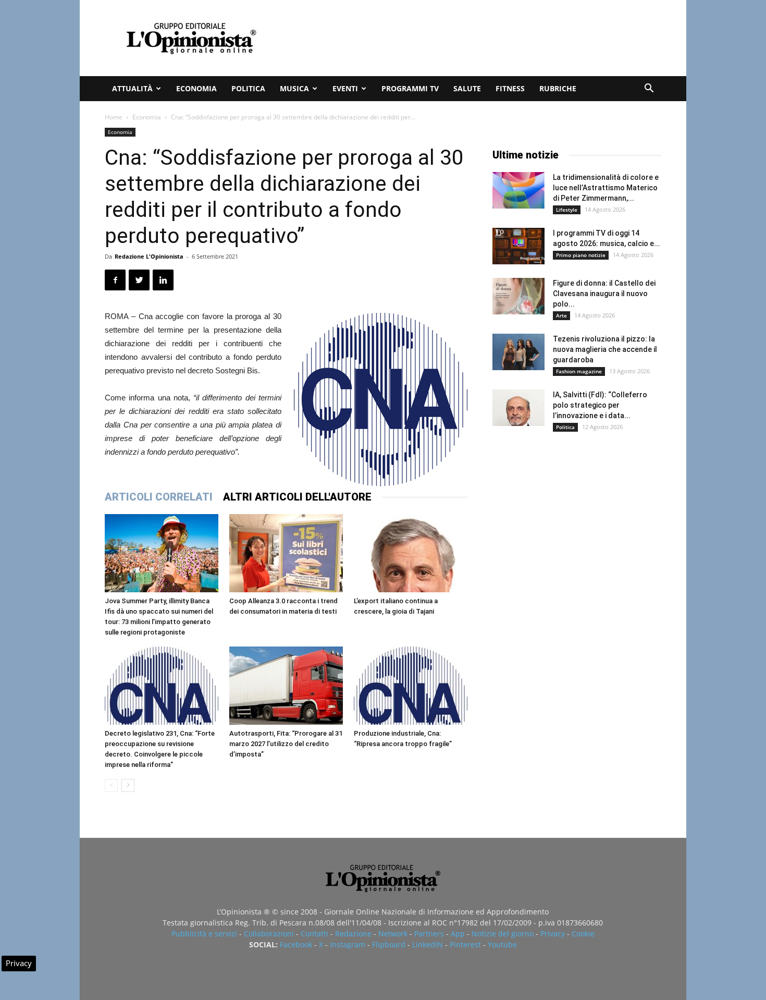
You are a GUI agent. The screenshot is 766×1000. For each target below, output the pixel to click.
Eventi (345, 88)
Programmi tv (410, 88)
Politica (248, 88)
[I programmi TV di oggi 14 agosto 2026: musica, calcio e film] (518, 246)
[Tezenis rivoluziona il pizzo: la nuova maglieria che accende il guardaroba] (518, 352)
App (458, 933)
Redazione (353, 933)
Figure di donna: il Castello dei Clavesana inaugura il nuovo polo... (604, 293)
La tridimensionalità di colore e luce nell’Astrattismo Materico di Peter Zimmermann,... (606, 187)
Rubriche (557, 88)
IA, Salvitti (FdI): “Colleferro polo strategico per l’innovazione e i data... (600, 405)
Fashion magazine (579, 371)
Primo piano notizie (581, 255)
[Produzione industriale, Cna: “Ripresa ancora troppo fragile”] (410, 686)
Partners (429, 933)
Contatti (314, 933)
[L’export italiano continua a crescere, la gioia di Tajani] (410, 553)
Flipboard (388, 944)
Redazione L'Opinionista (149, 256)
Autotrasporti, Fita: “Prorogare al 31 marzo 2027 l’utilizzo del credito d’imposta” (285, 743)
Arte (561, 315)
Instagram (347, 944)
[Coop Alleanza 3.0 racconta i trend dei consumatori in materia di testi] (286, 553)
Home (113, 117)
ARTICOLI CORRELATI (159, 497)
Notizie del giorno (503, 933)
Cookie (583, 933)
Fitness (510, 88)
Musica (294, 88)
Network (392, 933)
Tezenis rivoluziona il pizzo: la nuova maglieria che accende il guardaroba (605, 349)
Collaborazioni (269, 933)
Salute (467, 88)
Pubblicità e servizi (204, 933)
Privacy (552, 933)
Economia (196, 88)
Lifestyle (566, 209)
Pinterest (465, 944)
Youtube (502, 944)
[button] (648, 89)
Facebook (296, 944)
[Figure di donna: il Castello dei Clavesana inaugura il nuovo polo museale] (518, 296)
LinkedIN (427, 944)
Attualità (132, 88)
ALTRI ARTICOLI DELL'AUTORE (297, 497)
